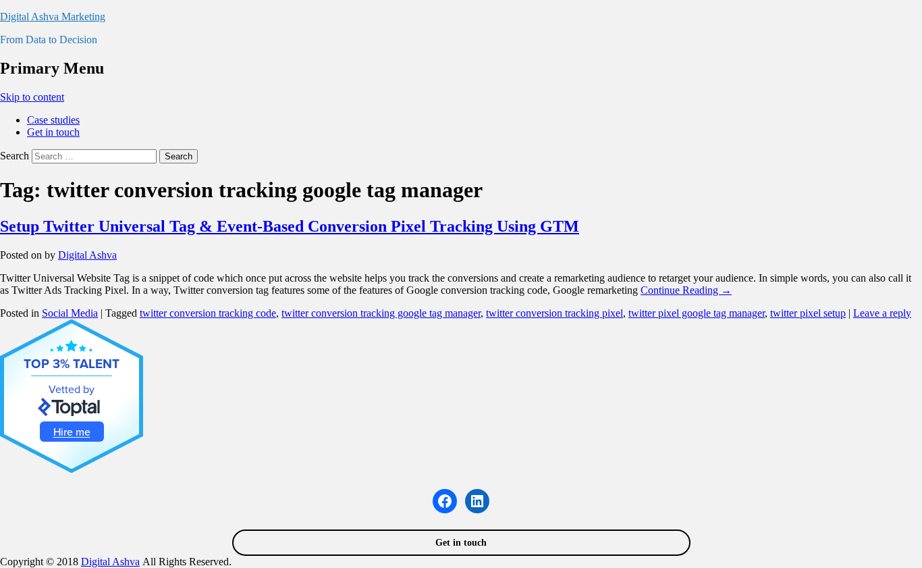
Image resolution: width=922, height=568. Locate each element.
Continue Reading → (686, 290)
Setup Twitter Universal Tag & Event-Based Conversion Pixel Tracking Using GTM (289, 226)
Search (14, 155)
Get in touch (53, 132)
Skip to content (32, 97)
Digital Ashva (87, 255)
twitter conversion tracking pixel (554, 313)
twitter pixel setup (808, 313)
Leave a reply (882, 313)
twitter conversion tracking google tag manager (381, 313)
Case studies (53, 120)
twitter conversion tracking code (208, 313)
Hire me (71, 431)
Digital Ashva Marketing (52, 16)
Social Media (70, 313)
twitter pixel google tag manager (696, 313)
